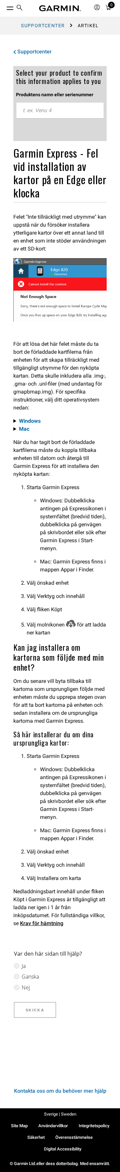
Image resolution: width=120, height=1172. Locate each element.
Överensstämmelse (74, 1137)
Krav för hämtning (41, 923)
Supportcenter (43, 25)
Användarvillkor (53, 1125)
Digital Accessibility (62, 1148)
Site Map (19, 1125)
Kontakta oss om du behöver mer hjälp (60, 1091)
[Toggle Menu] (4, 6)
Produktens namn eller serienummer (54, 94)
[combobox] (60, 110)
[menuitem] (20, 8)
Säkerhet (36, 1137)
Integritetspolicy (94, 1125)
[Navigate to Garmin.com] (60, 8)
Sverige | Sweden (60, 1114)
